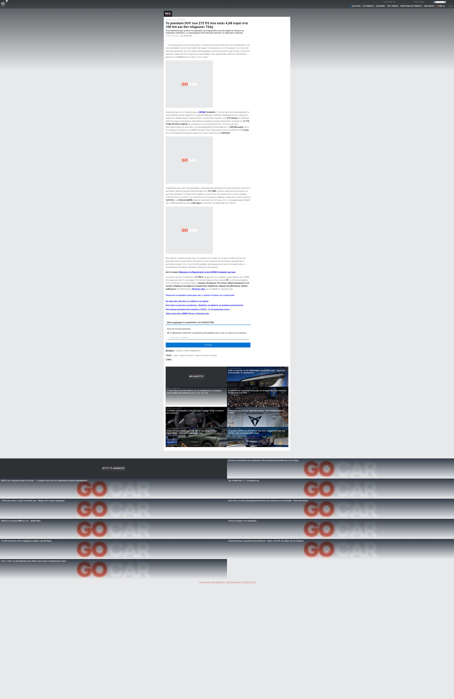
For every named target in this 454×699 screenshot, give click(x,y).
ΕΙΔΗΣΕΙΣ (181, 20)
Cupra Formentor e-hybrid (206, 355)
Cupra (175, 355)
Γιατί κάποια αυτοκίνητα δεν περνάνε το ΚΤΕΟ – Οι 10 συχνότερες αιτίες (198, 309)
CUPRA (179, 351)
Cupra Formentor (186, 355)
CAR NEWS (380, 6)
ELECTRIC (355, 6)
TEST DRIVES (392, 6)
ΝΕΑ (168, 13)
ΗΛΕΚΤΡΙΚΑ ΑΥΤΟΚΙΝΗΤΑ (411, 6)
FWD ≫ (440, 6)
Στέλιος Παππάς (172, 36)
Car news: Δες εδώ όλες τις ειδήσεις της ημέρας (187, 301)
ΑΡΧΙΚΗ (168, 20)
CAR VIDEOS (429, 6)
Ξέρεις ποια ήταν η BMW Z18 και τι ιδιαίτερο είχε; (187, 313)
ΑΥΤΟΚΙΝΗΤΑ (368, 6)
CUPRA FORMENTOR (192, 351)
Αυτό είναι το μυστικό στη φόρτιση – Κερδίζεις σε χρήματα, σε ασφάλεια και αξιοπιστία (204, 305)
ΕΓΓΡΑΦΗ (208, 345)
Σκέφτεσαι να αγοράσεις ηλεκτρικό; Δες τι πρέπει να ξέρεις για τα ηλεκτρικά (200, 295)
